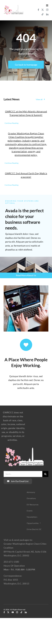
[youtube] (13, 612)
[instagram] (47, 10)
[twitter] (42, 10)
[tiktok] (42, 14)
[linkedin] (47, 14)
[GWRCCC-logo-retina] (14, 5)
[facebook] (38, 10)
